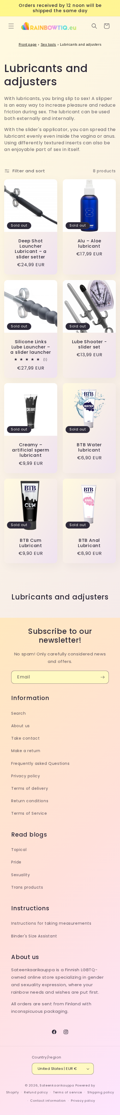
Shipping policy (100, 1092)
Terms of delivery (29, 788)
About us (20, 726)
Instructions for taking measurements (51, 923)
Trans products (27, 887)
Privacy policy (25, 776)
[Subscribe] (102, 677)
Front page (28, 45)
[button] (11, 26)
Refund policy (36, 1092)
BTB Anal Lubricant (89, 543)
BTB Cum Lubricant (30, 543)
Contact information (48, 1100)
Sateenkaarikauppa (57, 1085)
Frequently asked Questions (40, 763)
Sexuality (20, 875)
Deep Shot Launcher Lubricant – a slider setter (31, 249)
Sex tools (48, 45)
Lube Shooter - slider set (89, 344)
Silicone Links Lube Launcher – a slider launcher (30, 347)
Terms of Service (29, 813)
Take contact (25, 738)
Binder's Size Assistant (34, 936)
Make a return (25, 750)
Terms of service (67, 1092)
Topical (19, 849)
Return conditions (29, 801)
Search (18, 713)
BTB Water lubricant (89, 447)
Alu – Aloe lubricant (89, 243)
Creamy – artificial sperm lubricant (30, 450)
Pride (16, 862)
